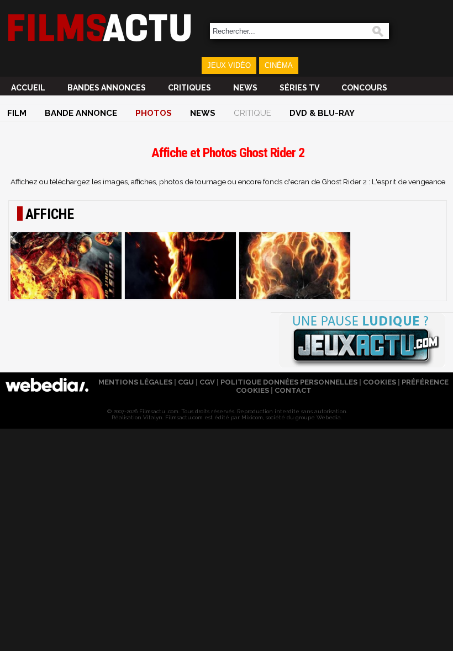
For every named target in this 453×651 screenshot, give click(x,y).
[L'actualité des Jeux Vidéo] (362, 341)
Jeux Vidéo (229, 65)
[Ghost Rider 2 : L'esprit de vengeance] (66, 266)
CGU (186, 382)
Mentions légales (135, 382)
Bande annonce (81, 113)
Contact (293, 390)
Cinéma (279, 65)
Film (17, 113)
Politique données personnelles (288, 382)
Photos (153, 113)
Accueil (28, 87)
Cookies (379, 382)
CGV (207, 382)
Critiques (189, 87)
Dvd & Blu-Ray (322, 113)
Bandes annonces (106, 87)
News (245, 87)
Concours (364, 87)
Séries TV (299, 87)
